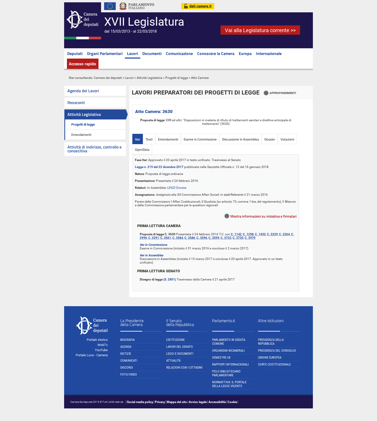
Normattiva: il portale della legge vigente (229, 384)
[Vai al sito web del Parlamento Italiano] (137, 11)
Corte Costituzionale (274, 364)
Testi (149, 139)
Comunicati (128, 360)
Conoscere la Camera (215, 53)
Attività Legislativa (149, 78)
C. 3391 (153, 238)
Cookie (232, 402)
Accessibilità (217, 402)
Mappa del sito (177, 402)
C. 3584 (177, 238)
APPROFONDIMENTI (283, 93)
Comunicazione (179, 53)
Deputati (75, 53)
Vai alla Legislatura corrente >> (260, 30)
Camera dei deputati (108, 78)
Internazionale (269, 53)
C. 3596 (201, 238)
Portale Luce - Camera (92, 355)
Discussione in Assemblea (240, 139)
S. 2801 (169, 279)
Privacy (160, 402)
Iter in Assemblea (151, 255)
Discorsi (126, 367)
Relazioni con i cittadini (184, 367)
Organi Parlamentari (105, 53)
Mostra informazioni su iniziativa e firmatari (263, 216)
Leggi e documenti (179, 353)
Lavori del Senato (179, 347)
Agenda (125, 347)
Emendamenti (81, 135)
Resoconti (76, 102)
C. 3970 (250, 238)
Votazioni (287, 139)
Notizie (125, 353)
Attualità (173, 360)
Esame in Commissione (200, 139)
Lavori (132, 53)
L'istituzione (175, 340)
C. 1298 (248, 234)
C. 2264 (284, 234)
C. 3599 (214, 238)
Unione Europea (269, 357)
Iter (137, 139)
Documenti (152, 53)
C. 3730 (238, 238)
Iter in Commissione (153, 245)
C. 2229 (272, 234)
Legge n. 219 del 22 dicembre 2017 (159, 167)
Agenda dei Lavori (83, 91)
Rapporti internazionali (230, 364)
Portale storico (97, 340)
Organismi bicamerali (228, 350)
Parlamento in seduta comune (228, 341)
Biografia (127, 340)
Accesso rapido (82, 64)
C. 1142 (236, 234)
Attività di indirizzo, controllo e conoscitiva (94, 149)
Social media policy (140, 402)
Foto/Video (128, 374)
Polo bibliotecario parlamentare (226, 373)
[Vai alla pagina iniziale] (82, 38)
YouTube (101, 350)
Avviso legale (198, 402)
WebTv (102, 345)
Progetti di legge (176, 78)
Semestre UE (221, 357)
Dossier (269, 139)
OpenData (142, 149)
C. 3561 (165, 238)
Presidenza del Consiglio (277, 350)
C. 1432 (260, 234)
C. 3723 (226, 238)
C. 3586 (189, 238)
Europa (245, 53)
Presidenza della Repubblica (271, 341)
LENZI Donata (176, 188)
